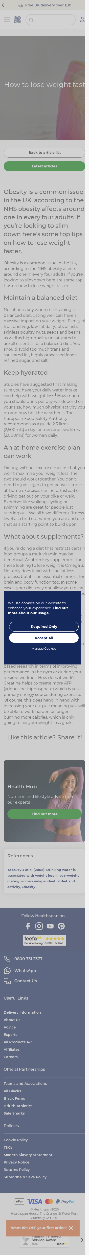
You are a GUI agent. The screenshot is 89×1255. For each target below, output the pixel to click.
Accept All (44, 638)
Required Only (44, 626)
